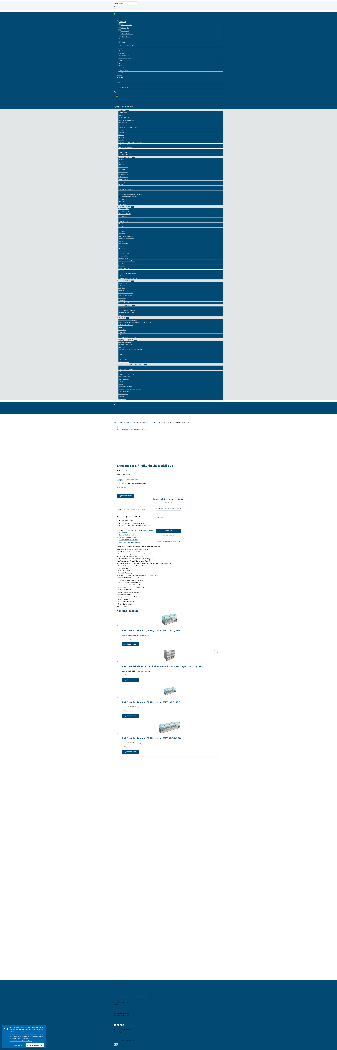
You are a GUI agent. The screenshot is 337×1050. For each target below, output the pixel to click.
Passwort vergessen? (169, 535)
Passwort (159, 517)
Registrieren (176, 541)
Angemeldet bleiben (164, 526)
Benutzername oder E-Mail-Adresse (168, 508)
